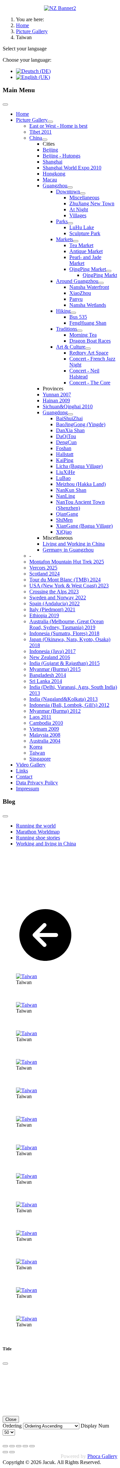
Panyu (76, 299)
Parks (62, 221)
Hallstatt (64, 454)
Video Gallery (31, 764)
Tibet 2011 (40, 132)
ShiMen (64, 520)
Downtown (68, 191)
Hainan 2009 (56, 400)
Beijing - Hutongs (61, 156)
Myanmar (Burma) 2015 (55, 669)
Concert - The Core (89, 382)
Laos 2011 (40, 717)
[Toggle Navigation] (5, 104)
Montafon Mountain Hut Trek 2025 (66, 562)
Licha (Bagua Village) (79, 466)
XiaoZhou (80, 293)
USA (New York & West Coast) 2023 (69, 585)
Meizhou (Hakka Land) (81, 484)
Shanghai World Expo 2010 (72, 167)
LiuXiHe (65, 472)
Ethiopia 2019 (44, 615)
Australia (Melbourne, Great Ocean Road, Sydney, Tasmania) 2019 (66, 624)
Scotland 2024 (44, 573)
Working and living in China (46, 843)
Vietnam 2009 (44, 729)
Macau (50, 179)
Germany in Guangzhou (68, 550)
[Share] (12, 1446)
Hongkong (54, 173)
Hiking (63, 311)
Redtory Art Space (88, 353)
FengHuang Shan (87, 323)
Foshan (63, 448)
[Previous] (5, 1452)
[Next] (12, 1452)
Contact (24, 776)
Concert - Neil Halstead (84, 373)
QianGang (67, 514)
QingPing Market (87, 269)
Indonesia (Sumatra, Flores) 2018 (64, 633)
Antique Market (86, 251)
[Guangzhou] (70, 187)
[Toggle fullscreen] (18, 1446)
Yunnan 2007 (57, 394)
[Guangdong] (70, 414)
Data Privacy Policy (37, 782)
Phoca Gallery (102, 1456)
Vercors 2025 (43, 567)
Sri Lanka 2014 (45, 681)
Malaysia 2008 (44, 735)
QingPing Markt (100, 275)
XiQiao (64, 532)
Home (22, 114)
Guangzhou (55, 185)
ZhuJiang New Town (91, 203)
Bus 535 (78, 317)
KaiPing (64, 460)
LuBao (63, 478)
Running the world (36, 826)
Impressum (27, 788)
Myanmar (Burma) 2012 (55, 711)
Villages (77, 215)
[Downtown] (82, 193)
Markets (64, 239)
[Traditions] (79, 331)
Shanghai (52, 162)
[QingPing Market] (108, 271)
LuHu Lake (81, 227)
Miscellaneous (84, 197)
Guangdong (55, 412)
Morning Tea (83, 335)
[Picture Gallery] (50, 122)
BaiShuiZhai (69, 418)
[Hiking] (73, 313)
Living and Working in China (74, 544)
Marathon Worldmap (38, 831)
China (35, 138)
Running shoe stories (38, 837)
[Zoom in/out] (25, 1446)
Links (22, 770)
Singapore (40, 759)
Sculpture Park (84, 233)
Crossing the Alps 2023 (54, 591)
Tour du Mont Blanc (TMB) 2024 (65, 579)
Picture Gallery (32, 120)
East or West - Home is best (58, 126)
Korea (35, 747)
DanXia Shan (70, 430)
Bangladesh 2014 (47, 675)
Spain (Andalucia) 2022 (54, 603)
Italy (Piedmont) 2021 (52, 609)
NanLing (65, 496)
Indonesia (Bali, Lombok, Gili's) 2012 (69, 705)
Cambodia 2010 (46, 723)
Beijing (50, 150)
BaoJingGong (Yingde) (80, 424)
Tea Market (81, 245)
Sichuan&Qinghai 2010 (68, 406)
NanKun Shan (71, 490)
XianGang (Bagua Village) (84, 526)
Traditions (66, 329)
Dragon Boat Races (90, 341)
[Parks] (70, 223)
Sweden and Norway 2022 (57, 597)
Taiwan (37, 753)
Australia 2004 (44, 741)
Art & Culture (70, 347)
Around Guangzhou (77, 281)
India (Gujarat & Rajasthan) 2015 (64, 663)
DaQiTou (66, 436)
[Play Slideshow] (32, 1446)
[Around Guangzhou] (101, 283)
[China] (44, 140)
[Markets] (75, 241)
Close (10, 1419)
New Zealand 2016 (49, 657)
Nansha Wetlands (87, 305)
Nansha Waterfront (89, 287)
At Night (78, 209)
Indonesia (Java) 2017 (52, 651)
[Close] (5, 1364)
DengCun (66, 442)
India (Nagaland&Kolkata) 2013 (63, 699)
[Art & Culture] (88, 349)
